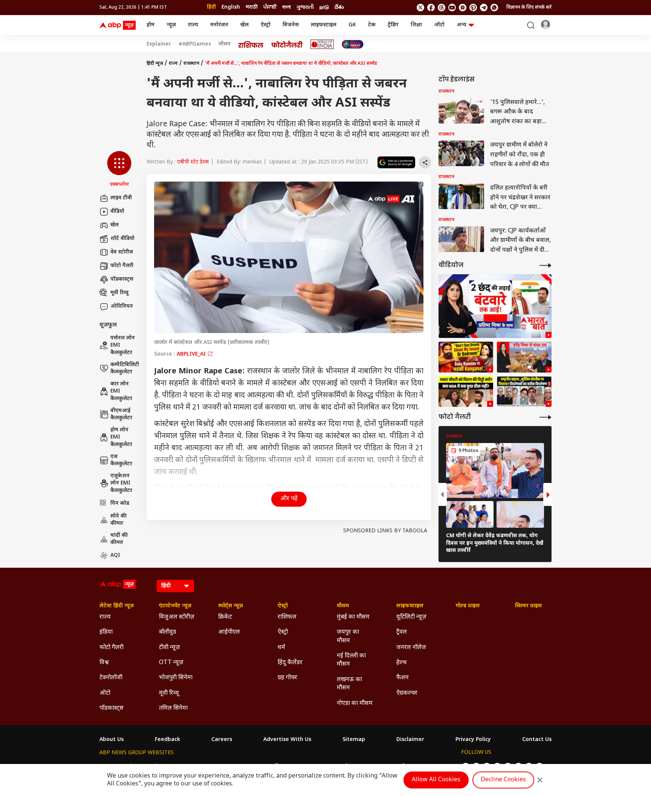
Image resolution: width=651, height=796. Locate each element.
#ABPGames (195, 44)
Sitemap (353, 740)
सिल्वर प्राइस (528, 606)
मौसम (225, 44)
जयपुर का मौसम (348, 636)
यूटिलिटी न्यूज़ (411, 617)
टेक (372, 25)
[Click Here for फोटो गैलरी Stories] (287, 44)
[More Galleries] (545, 417)
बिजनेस (291, 25)
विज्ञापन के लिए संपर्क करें (529, 8)
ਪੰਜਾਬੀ (270, 7)
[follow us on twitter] (420, 7)
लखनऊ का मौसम (349, 684)
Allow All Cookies (436, 780)
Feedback (167, 740)
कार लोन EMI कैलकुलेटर (121, 391)
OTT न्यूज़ (171, 663)
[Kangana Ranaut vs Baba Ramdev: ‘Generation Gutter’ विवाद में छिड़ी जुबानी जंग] (466, 357)
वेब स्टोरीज (121, 252)
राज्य (193, 25)
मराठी (252, 7)
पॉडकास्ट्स (121, 279)
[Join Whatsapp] (494, 7)
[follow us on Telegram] (483, 7)
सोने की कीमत (118, 520)
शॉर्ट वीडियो (122, 238)
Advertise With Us (287, 740)
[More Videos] (545, 265)
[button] (119, 169)
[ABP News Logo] (119, 25)
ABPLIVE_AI (192, 354)
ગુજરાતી (305, 7)
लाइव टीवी (121, 198)
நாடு (324, 7)
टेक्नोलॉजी (110, 678)
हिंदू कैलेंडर (290, 663)
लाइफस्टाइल (323, 25)
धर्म (281, 648)
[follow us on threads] (441, 7)
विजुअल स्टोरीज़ (176, 617)
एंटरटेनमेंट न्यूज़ (175, 606)
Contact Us (537, 740)
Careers (221, 740)
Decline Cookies (503, 780)
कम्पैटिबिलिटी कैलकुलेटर (124, 368)
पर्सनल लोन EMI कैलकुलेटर (122, 345)
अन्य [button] (461, 25)
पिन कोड (119, 503)
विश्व (104, 663)
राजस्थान (191, 64)
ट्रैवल (401, 632)
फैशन (402, 678)
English (231, 7)
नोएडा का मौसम (355, 703)
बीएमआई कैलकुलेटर (121, 414)
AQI (115, 555)
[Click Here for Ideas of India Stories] (322, 44)
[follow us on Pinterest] (473, 7)
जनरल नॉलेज (411, 648)
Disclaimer (410, 740)
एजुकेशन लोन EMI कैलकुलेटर (121, 483)
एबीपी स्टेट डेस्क (193, 162)
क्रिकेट (225, 617)
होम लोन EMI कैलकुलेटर (121, 437)
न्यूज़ (171, 25)
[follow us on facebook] (431, 7)
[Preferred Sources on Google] (396, 162)
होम (150, 25)
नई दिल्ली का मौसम (351, 660)
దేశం (339, 7)
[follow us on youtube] (452, 7)
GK (352, 25)
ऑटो (439, 25)
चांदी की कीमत (119, 539)
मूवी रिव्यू (119, 292)
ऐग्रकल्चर (406, 693)
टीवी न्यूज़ (169, 648)
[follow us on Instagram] (462, 7)
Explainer (159, 44)
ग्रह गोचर (287, 678)
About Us (111, 740)
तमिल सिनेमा (173, 708)
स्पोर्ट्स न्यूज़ (230, 606)
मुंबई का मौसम (353, 617)
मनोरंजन (219, 25)
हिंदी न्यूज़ (155, 64)
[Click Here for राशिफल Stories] (251, 44)
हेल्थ (401, 663)
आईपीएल (229, 632)
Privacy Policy (473, 740)
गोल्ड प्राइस (467, 606)
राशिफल (287, 617)
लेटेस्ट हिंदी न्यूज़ (116, 606)
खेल (244, 25)
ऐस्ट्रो (265, 25)
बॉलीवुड (167, 632)
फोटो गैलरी (121, 265)
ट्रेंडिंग (393, 25)
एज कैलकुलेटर (121, 460)
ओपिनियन (121, 306)
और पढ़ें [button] (289, 499)
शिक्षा (416, 25)
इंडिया (106, 632)
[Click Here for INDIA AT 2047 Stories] (352, 44)
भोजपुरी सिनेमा (176, 678)
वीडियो (117, 211)
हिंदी (211, 7)
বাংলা (286, 7)
